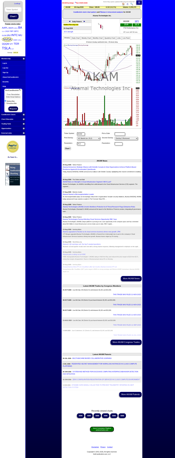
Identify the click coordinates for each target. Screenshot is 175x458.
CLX (3, 31)
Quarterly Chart (110, 38)
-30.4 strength (68, 32)
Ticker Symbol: (69, 133)
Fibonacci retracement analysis (111, 12)
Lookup (17, 3)
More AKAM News (131, 278)
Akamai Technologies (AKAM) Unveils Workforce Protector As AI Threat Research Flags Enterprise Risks (99, 207)
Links (119, 38)
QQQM (5, 44)
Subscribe (11, 101)
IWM (80, 416)
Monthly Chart (98, 38)
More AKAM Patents (130, 394)
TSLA (6, 48)
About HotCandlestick (11, 77)
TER (16, 43)
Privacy (103, 447)
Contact (109, 447)
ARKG (16, 28)
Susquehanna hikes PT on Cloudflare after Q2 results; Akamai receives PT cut (90, 267)
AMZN (10, 28)
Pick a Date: (106, 133)
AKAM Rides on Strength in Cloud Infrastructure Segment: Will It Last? (87, 182)
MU (20, 35)
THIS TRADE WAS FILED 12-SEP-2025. (127, 325)
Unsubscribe (12, 103)
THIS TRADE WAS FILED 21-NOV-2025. (127, 294)
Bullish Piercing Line (71, 25)
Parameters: (68, 143)
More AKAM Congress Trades (126, 342)
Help (4, 86)
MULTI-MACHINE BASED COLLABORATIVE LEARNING (92, 358)
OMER (15, 40)
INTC (14, 35)
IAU (9, 35)
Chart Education (7, 119)
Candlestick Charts (8, 114)
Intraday (67, 38)
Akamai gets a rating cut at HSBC (74, 254)
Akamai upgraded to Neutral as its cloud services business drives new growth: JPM (91, 232)
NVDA (7, 39)
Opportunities (6, 128)
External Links (6, 133)
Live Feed (126, 38)
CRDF (7, 31)
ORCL (20, 40)
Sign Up (5, 72)
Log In (5, 63)
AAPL (5, 27)
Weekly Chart (86, 38)
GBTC (16, 31)
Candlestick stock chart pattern (84, 12)
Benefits (6, 82)
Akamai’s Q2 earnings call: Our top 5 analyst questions (82, 244)
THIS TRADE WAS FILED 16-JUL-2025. (127, 335)
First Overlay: (68, 138)
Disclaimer (95, 447)
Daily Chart (76, 38)
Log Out (5, 68)
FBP (11, 31)
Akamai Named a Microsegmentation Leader (78, 194)
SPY (11, 44)
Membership (6, 59)
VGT (12, 49)
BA (20, 27)
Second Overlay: (107, 138)
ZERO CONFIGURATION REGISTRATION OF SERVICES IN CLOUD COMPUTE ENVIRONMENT (106, 379)
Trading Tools (6, 124)
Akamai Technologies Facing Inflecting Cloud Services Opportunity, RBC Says (90, 219)
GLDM (4, 35)
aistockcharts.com (102, 429)
